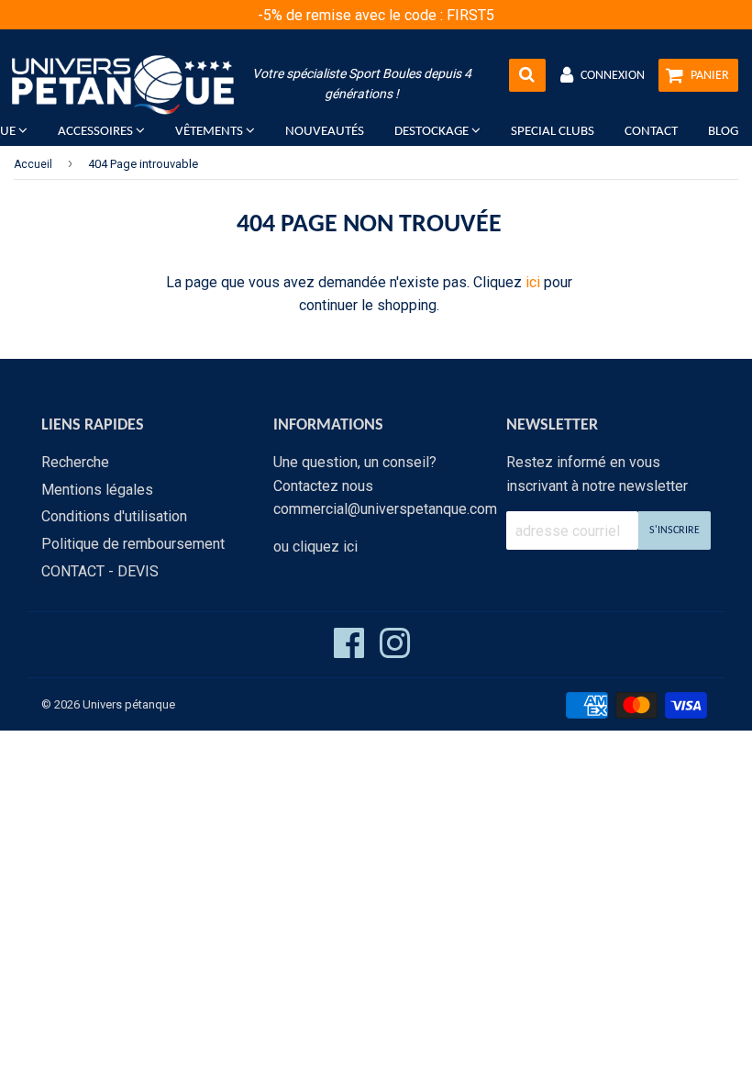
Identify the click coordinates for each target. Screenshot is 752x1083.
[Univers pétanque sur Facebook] (349, 651)
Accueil (33, 164)
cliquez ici (325, 546)
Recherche (75, 462)
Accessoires (97, 132)
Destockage (432, 132)
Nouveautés (324, 132)
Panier (710, 76)
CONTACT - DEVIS (100, 571)
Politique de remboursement (133, 544)
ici (532, 282)
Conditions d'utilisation (114, 516)
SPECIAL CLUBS (552, 132)
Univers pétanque (129, 704)
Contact (651, 132)
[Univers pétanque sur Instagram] (395, 651)
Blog (723, 132)
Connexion (613, 76)
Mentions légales (97, 489)
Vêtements (210, 132)
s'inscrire (674, 530)
